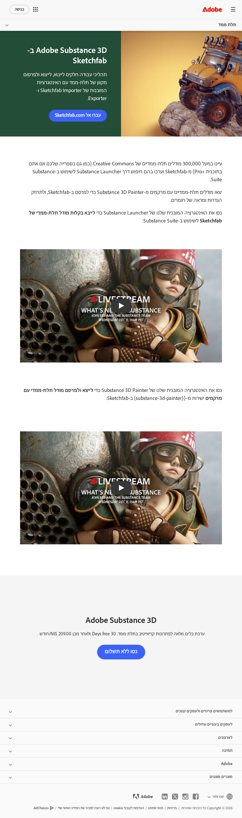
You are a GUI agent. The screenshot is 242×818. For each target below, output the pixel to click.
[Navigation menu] (233, 9)
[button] (35, 9)
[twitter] (175, 796)
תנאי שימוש (155, 808)
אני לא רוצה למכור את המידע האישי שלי (83, 808)
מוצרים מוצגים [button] (221, 776)
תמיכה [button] (227, 750)
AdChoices (41, 808)
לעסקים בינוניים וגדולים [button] (214, 724)
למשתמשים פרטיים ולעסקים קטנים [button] (204, 711)
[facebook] (196, 796)
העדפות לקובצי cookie (129, 808)
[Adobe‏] (212, 9)
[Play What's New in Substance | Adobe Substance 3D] (121, 306)
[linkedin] (165, 796)
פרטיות (172, 808)
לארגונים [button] (225, 737)
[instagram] (185, 796)
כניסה (19, 9)
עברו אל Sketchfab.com (78, 115)
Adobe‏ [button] (227, 764)
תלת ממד (227, 25)
